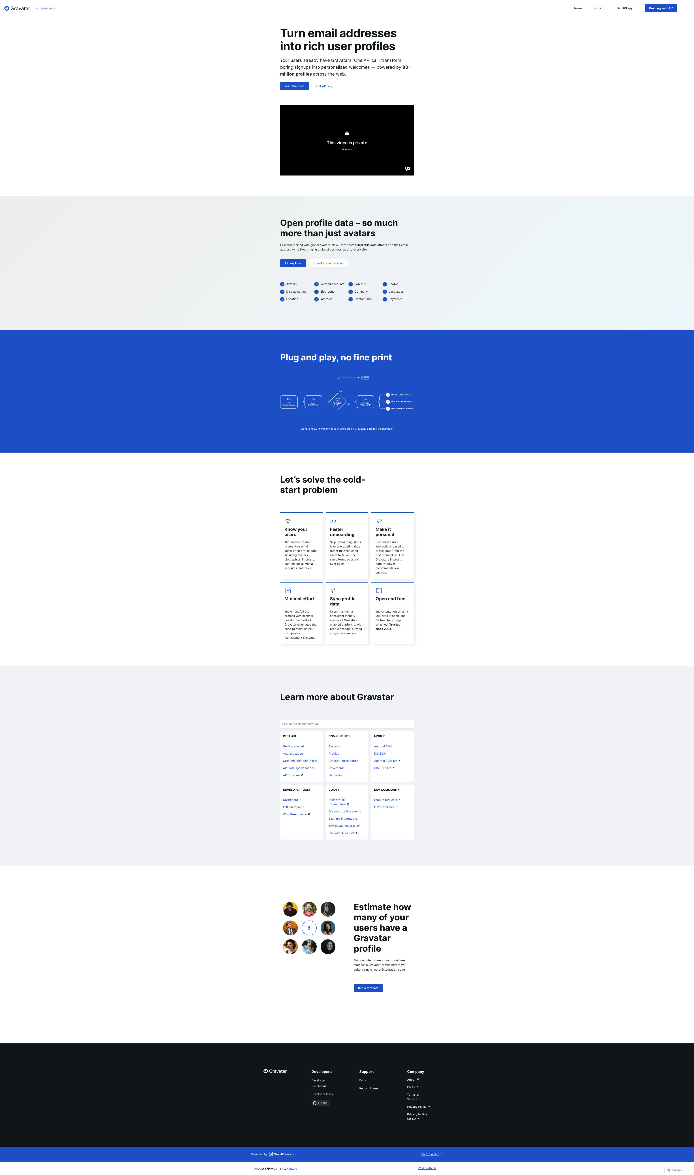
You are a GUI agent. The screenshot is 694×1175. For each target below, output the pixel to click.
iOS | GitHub (382, 768)
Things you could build (344, 826)
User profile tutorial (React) (339, 802)
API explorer (293, 263)
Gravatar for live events (345, 811)
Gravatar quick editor (343, 761)
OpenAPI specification (328, 263)
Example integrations (343, 818)
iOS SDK (379, 753)
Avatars (334, 746)
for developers (45, 8)
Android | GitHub (385, 761)
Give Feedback (384, 807)
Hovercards (336, 768)
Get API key (324, 86)
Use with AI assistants (344, 833)
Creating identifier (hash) (300, 761)
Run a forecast (368, 988)
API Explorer (291, 775)
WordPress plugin (295, 814)
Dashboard (290, 800)
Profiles (334, 753)
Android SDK (383, 746)
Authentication (293, 753)
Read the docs (294, 86)
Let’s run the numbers (380, 428)
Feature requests (385, 800)
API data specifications (298, 768)
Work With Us (427, 1168)
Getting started (293, 746)
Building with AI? (661, 8)
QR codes (335, 775)
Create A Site (430, 1154)
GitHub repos (292, 807)
